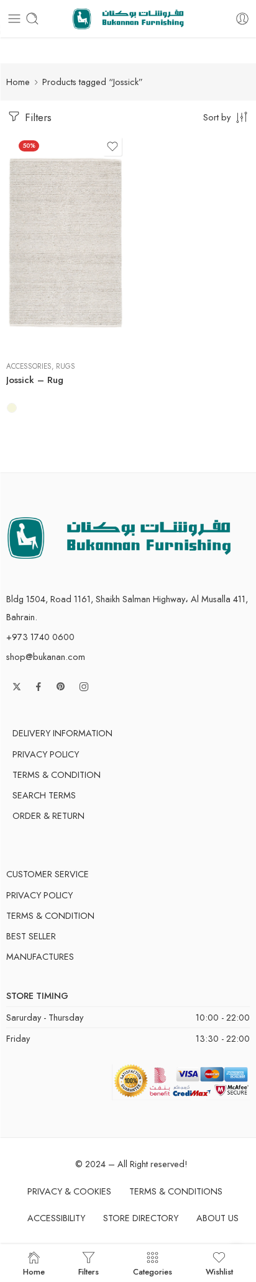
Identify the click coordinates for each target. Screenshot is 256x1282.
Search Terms (44, 794)
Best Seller (31, 935)
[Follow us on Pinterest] (61, 687)
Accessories (29, 366)
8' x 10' (40, 333)
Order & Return (48, 815)
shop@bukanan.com (45, 656)
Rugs (65, 366)
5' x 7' (40, 314)
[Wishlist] (112, 146)
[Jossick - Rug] (65, 242)
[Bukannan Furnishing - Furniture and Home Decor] (128, 19)
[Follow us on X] (16, 686)
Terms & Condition (56, 774)
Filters (37, 117)
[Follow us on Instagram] (83, 686)
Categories (152, 1271)
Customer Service (47, 873)
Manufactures (40, 956)
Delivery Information (62, 732)
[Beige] (11, 407)
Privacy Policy (45, 754)
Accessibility (56, 1217)
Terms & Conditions (175, 1191)
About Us (217, 1217)
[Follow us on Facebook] (38, 687)
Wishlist (219, 1271)
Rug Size (21, 298)
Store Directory (140, 1217)
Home (18, 81)
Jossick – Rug (34, 380)
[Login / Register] (242, 18)
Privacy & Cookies (69, 1191)
